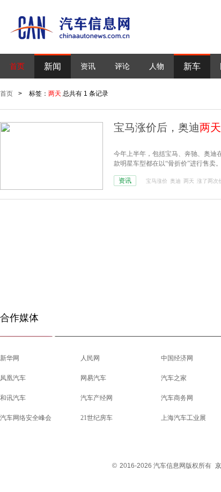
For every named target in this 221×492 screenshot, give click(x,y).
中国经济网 (177, 358)
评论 (122, 66)
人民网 (90, 358)
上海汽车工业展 (183, 418)
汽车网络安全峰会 (25, 418)
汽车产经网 (96, 398)
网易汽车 (93, 378)
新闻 (52, 66)
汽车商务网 (177, 398)
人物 (156, 66)
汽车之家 (174, 378)
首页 (17, 66)
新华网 (9, 358)
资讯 (87, 66)
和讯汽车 (13, 398)
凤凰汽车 (13, 378)
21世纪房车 (96, 418)
